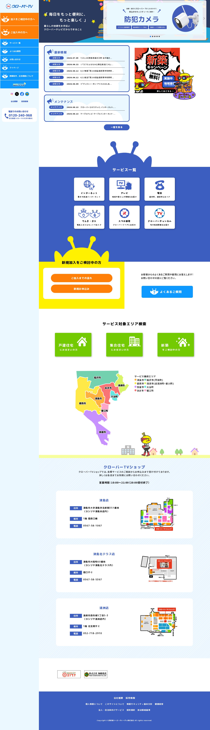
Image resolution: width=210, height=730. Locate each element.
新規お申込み (82, 288)
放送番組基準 (144, 710)
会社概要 (14, 101)
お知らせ (56, 58)
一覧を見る (117, 127)
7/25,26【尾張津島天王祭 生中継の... (96, 58)
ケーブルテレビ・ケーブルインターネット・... (97, 114)
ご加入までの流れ (81, 278)
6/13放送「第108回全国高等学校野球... (97, 77)
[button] (105, 18)
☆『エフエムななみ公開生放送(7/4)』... (96, 64)
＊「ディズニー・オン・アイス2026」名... (96, 84)
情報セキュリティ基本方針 (139, 704)
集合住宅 (119, 347)
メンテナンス (56, 107)
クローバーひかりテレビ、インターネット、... (98, 107)
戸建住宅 (68, 347)
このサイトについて (114, 704)
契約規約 (131, 710)
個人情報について (94, 704)
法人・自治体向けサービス (111, 710)
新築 (170, 347)
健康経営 (159, 704)
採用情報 (24, 101)
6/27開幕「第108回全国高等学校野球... (97, 71)
